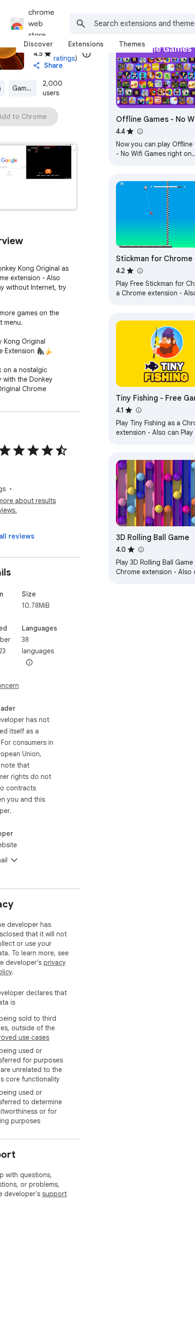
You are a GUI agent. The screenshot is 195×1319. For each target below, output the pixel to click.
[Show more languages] (29, 663)
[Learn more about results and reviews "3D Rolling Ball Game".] (140, 549)
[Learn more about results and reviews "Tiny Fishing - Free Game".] (138, 410)
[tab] (38, 44)
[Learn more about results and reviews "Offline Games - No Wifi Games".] (139, 131)
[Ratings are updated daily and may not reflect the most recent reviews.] (86, 53)
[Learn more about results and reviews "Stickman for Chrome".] (139, 270)
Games (23, 88)
